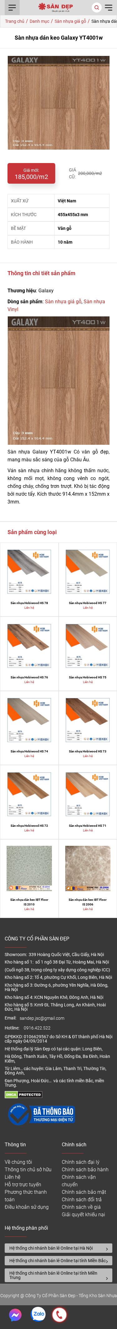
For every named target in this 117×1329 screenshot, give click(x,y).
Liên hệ (12, 1177)
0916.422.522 (37, 1028)
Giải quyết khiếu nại (83, 1214)
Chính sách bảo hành (85, 1170)
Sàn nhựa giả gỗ (63, 302)
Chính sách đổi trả (82, 1200)
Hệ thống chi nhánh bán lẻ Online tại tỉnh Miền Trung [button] (53, 1275)
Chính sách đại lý (81, 1162)
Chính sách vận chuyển (79, 1181)
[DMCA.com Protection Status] (23, 1097)
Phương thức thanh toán (26, 1196)
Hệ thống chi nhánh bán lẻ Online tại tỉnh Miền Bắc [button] (57, 1260)
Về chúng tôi (18, 1162)
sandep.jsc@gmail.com (42, 1018)
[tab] (58, 1248)
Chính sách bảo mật (84, 1192)
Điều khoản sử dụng (27, 1207)
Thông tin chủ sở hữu (28, 1170)
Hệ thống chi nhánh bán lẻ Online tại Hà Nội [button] (51, 1248)
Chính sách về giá (81, 1207)
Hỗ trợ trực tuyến (23, 1185)
